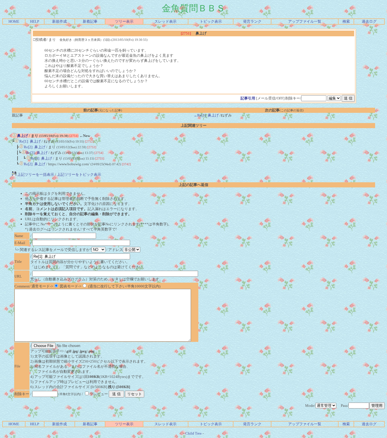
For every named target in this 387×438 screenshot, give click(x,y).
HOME (13, 21)
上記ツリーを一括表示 (35, 174)
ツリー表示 (124, 21)
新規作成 (59, 21)
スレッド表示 (165, 21)
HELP (34, 21)
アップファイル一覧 (304, 21)
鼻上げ (22, 136)
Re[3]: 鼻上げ (36, 153)
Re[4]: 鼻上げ (41, 158)
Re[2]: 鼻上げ (34, 147)
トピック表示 (211, 21)
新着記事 (90, 21)
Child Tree (193, 433)
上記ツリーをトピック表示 (79, 174)
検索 (346, 21)
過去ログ (369, 21)
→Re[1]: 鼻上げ (206, 115)
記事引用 (248, 98)
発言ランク (252, 21)
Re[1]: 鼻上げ (29, 141)
